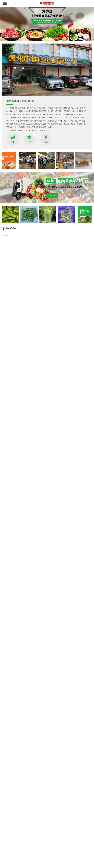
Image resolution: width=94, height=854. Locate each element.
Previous (14, 707)
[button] (44, 37)
